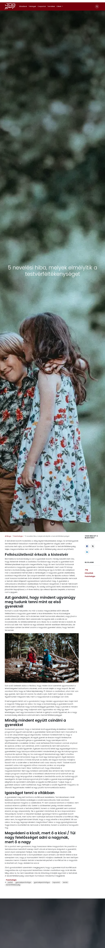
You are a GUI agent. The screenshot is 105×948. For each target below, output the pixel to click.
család (10, 882)
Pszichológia (18, 536)
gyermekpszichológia (23, 882)
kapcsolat (56, 882)
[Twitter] (92, 546)
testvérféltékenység (13, 885)
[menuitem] (23, 6)
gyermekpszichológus (42, 882)
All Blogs (8, 536)
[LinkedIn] (87, 552)
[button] (97, 6)
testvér (65, 882)
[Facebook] (87, 546)
